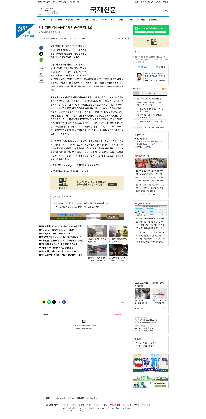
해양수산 (69, 19)
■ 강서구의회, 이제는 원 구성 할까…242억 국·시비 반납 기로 (62, 251)
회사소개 (65, 405)
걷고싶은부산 (71, 398)
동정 (156, 141)
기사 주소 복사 (41, 74)
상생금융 (67, 196)
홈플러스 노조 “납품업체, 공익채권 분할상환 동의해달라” (154, 174)
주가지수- (140, 326)
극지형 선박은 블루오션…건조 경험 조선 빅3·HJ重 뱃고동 (159, 303)
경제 (60, 19)
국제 (78, 19)
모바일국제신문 (145, 405)
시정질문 (154, 59)
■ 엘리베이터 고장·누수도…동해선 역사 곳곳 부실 (58, 244)
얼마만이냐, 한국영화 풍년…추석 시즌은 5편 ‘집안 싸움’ (117, 260)
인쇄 (41, 68)
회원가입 (143, 2)
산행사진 (153, 144)
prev (134, 362)
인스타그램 (75, 2)
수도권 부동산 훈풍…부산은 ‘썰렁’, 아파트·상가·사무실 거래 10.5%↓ (159, 235)
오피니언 (141, 19)
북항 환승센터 (145, 59)
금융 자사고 (140, 62)
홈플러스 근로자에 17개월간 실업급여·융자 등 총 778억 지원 (156, 188)
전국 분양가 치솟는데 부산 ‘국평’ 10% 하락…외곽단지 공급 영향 (157, 239)
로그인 (137, 2)
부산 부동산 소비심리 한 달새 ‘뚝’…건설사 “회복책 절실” (154, 228)
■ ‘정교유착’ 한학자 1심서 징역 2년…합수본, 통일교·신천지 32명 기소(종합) (68, 237)
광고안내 (81, 405)
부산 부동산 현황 (143, 203)
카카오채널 (58, 2)
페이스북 (42, 2)
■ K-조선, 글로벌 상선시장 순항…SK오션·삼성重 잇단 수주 (61, 240)
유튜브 (67, 2)
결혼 (148, 141)
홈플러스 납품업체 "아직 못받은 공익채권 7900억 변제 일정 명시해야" (159, 177)
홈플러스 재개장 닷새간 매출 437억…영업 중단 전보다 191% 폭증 (157, 184)
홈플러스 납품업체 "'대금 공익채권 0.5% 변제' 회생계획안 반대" (157, 170)
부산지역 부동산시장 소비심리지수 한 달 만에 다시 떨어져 (154, 232)
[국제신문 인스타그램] (79, 171)
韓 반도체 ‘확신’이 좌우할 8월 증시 (146, 322)
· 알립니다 (138, 348)
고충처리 (136, 405)
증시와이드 (140, 318)
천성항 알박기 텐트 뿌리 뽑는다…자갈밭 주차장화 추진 (97, 260)
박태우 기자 (42, 38)
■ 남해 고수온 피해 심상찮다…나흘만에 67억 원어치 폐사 (60, 255)
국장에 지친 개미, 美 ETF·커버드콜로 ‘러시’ (118, 240)
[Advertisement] (105, 59)
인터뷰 (121, 19)
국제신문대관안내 (92, 398)
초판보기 (158, 2)
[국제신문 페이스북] (60, 171)
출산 (152, 141)
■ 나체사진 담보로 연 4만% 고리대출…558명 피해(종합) (60, 226)
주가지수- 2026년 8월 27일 (143, 331)
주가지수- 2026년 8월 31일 (143, 328)
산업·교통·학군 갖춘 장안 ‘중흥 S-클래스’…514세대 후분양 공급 (157, 221)
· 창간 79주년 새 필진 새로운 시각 (146, 343)
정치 (52, 19)
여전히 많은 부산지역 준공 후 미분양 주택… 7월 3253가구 (155, 218)
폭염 (137, 59)
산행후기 (145, 144)
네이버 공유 (41, 60)
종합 (136, 93)
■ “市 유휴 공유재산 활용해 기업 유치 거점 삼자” (57, 230)
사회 (45, 19)
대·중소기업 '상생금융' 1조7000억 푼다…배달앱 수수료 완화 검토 (82, 203)
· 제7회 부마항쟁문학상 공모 (144, 345)
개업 (144, 141)
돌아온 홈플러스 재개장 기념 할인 (146, 194)
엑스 (50, 2)
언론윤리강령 (127, 405)
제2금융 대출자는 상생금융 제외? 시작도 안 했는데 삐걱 (78, 206)
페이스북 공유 (41, 48)
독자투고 (96, 405)
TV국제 (131, 19)
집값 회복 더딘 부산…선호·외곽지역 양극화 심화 (152, 225)
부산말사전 (153, 19)
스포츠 (104, 19)
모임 (140, 141)
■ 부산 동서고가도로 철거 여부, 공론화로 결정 (56, 247)
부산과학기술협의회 (59, 398)
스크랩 (41, 80)
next (167, 362)
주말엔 (94, 19)
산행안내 (138, 144)
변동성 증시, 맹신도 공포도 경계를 (146, 320)
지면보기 (150, 2)
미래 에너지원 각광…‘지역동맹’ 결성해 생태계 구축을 (142, 303)
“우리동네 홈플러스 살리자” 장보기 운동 (149, 180)
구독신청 (165, 2)
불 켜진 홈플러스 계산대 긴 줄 (145, 191)
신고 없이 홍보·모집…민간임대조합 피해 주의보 (151, 242)
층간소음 (159, 57)
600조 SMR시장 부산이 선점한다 (144, 57)
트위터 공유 (41, 54)
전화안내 (73, 405)
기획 (112, 19)
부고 (160, 141)
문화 (86, 19)
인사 (136, 141)
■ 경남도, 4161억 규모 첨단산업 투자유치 (54, 233)
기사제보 (104, 405)
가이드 (138, 147)
